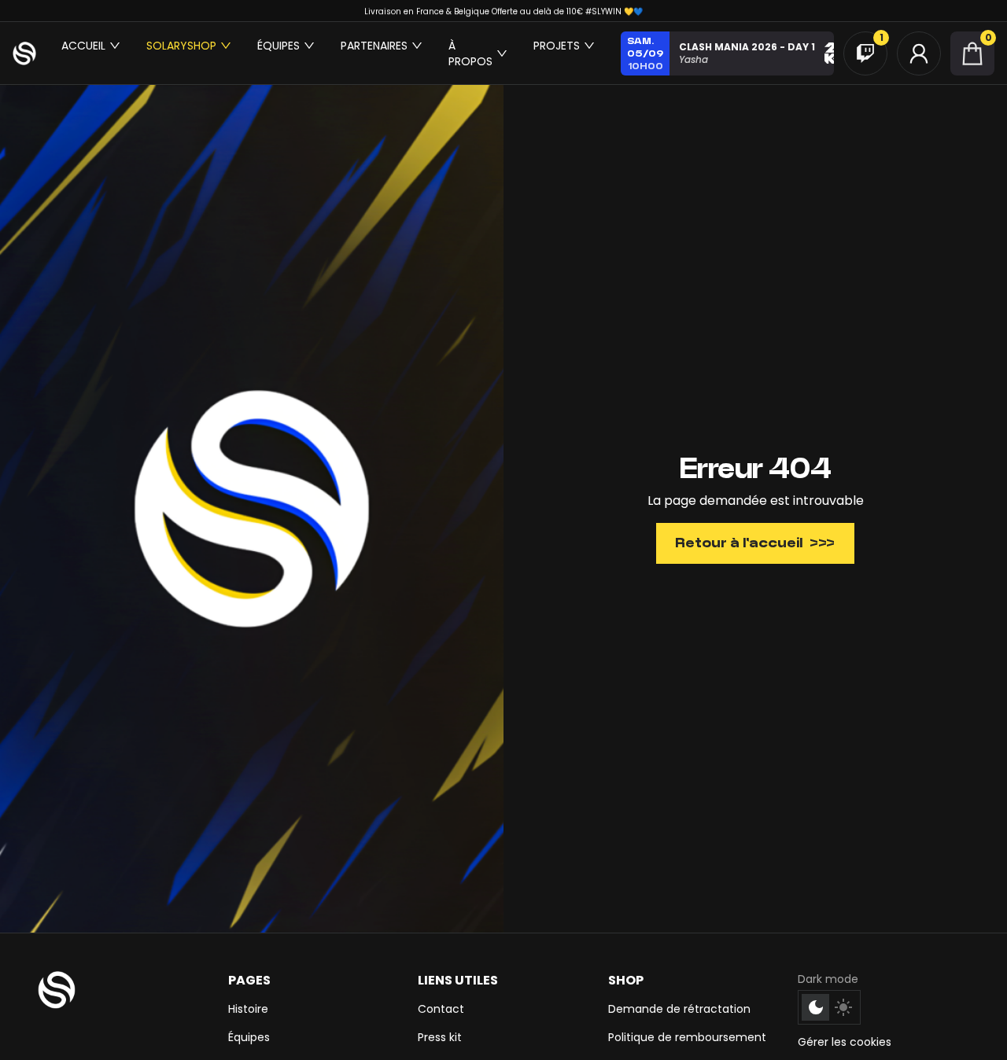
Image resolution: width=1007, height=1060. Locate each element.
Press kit (440, 1037)
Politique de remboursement (687, 1037)
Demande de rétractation (679, 1009)
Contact (441, 1009)
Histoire (248, 1009)
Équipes (249, 1037)
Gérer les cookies (844, 1042)
